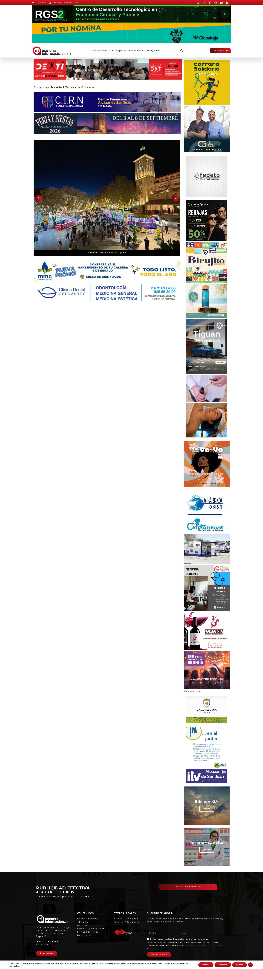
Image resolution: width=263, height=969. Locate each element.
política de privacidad (175, 939)
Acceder (206, 808)
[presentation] (38, 198)
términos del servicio (212, 945)
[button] (102, 50)
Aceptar (205, 964)
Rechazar (223, 964)
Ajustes (239, 964)
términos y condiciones (198, 939)
